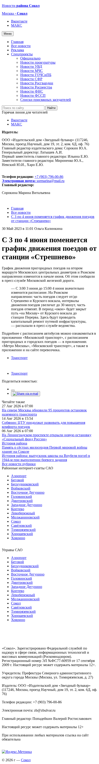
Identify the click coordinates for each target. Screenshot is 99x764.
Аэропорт (18, 476)
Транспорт (19, 358)
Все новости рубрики (19, 464)
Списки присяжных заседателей (45, 100)
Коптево (17, 509)
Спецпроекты (22, 54)
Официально (30, 58)
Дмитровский (22, 501)
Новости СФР (31, 79)
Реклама (17, 50)
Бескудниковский (25, 484)
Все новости (21, 46)
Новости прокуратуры (37, 62)
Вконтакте (19, 21)
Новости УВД (31, 66)
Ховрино (18, 538)
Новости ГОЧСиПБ (35, 75)
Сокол (16, 521)
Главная (17, 42)
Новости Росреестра (36, 87)
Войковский (20, 488)
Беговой (17, 480)
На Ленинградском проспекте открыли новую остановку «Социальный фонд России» (46, 437)
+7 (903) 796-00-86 (32, 179)
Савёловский (21, 525)
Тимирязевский (23, 530)
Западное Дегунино (26, 505)
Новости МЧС (31, 71)
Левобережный (23, 513)
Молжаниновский (25, 517)
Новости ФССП (33, 95)
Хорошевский (22, 534)
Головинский (21, 497)
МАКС (16, 25)
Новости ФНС (31, 91)
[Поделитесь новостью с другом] (25, 393)
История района (14, 443)
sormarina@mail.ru (50, 181)
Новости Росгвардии (36, 83)
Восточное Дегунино (27, 492)
